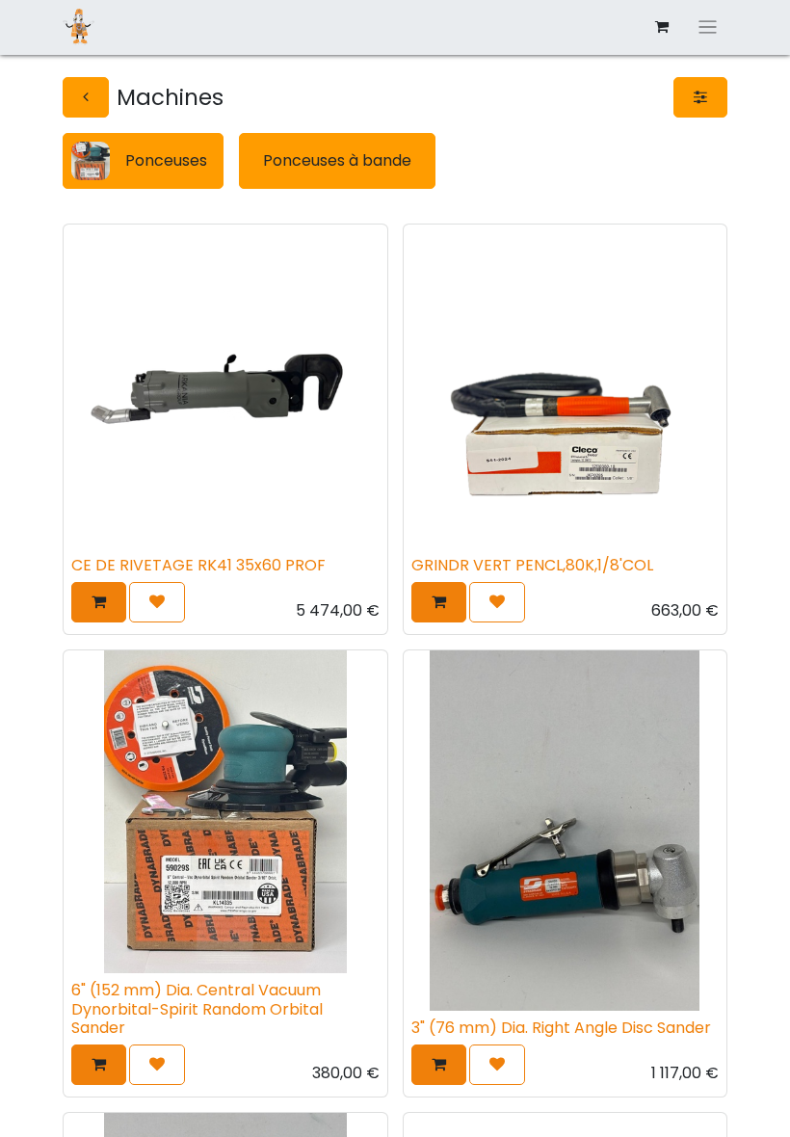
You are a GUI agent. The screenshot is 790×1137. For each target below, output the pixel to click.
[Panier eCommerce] (662, 27)
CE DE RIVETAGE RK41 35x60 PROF (198, 565)
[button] (98, 602)
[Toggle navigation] (707, 27)
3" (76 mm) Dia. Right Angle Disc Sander (561, 1028)
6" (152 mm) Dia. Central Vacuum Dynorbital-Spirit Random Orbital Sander (197, 1008)
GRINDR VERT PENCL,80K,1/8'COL (532, 565)
